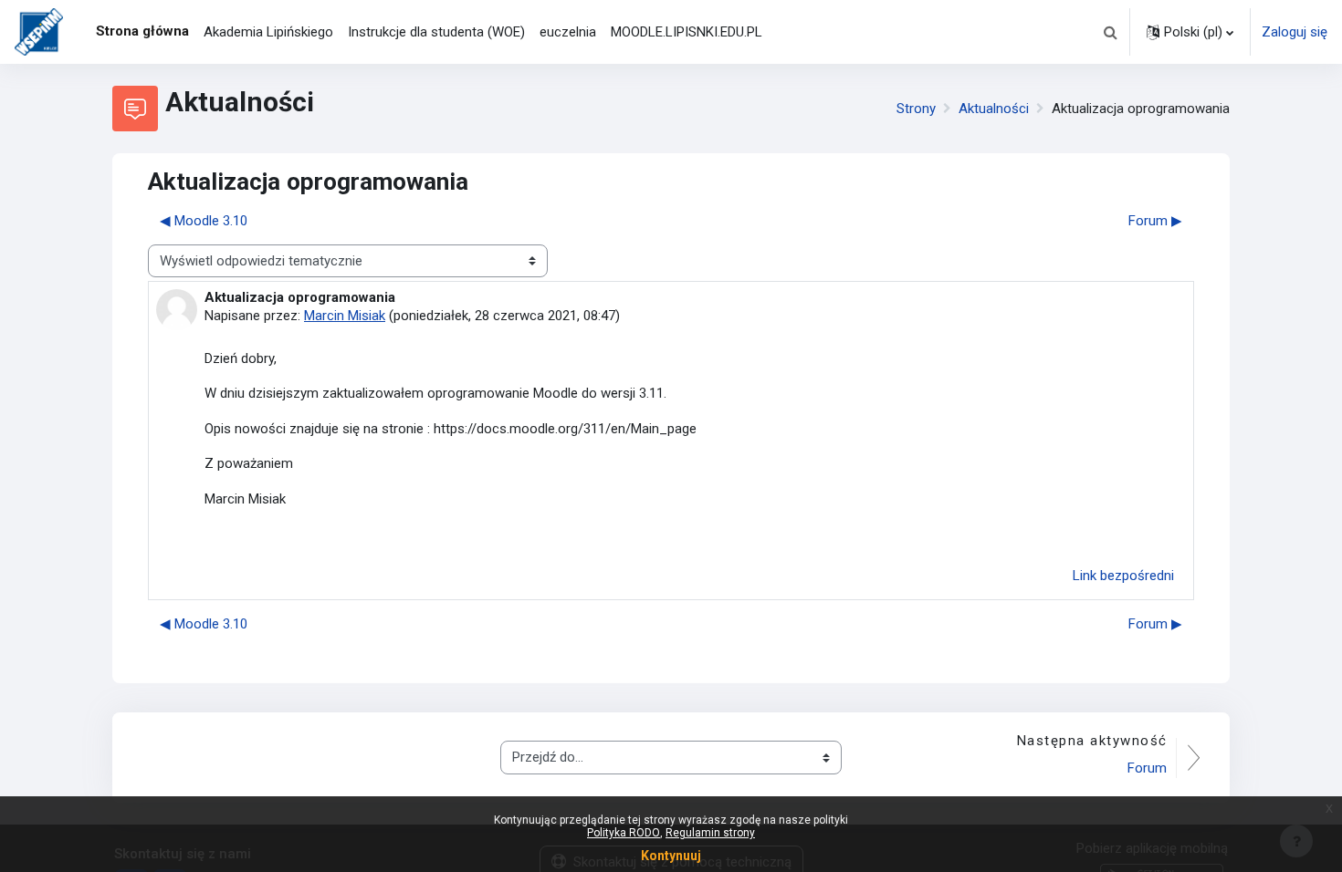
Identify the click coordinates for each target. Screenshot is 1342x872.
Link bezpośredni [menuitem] (1123, 575)
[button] (1110, 32)
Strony (916, 108)
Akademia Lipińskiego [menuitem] (268, 32)
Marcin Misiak (344, 315)
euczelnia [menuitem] (568, 32)
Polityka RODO (623, 832)
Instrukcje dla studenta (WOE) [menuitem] (436, 32)
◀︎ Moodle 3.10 (203, 221)
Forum (1147, 768)
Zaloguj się (1294, 32)
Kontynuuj (671, 855)
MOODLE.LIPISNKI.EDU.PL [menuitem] (686, 32)
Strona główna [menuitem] (142, 31)
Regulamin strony (710, 832)
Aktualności (994, 108)
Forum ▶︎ (1155, 221)
